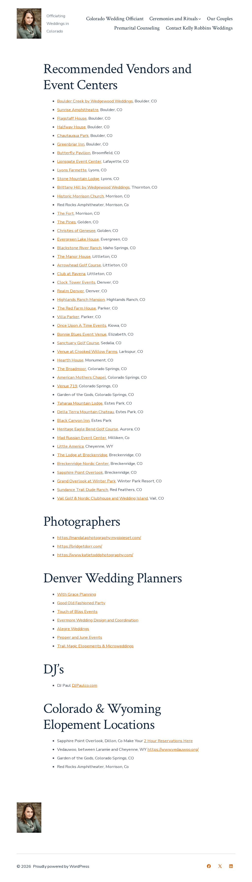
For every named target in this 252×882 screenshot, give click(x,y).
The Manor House (74, 256)
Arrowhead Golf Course (79, 265)
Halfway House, (71, 127)
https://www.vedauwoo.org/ (173, 749)
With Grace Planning (76, 594)
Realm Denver (70, 291)
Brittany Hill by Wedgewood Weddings (93, 187)
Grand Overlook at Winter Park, (86, 481)
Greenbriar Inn (70, 144)
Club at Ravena (71, 274)
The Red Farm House (76, 308)
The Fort (65, 213)
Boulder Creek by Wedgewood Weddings (95, 101)
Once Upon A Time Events (81, 325)
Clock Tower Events (76, 282)
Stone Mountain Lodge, (78, 178)
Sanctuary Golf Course (78, 343)
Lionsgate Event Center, (79, 161)
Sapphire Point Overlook (80, 472)
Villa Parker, (68, 317)
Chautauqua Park (73, 135)
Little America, (70, 446)
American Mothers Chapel (81, 377)
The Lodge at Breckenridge (82, 455)
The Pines (66, 222)
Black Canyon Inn (73, 420)
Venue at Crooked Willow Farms (87, 351)
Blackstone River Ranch (79, 248)
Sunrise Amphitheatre (77, 110)
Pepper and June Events (79, 637)
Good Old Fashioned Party (81, 603)
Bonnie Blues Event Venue (82, 334)
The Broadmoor (71, 369)
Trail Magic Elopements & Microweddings (95, 646)
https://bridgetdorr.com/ (79, 546)
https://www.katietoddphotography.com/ (95, 555)
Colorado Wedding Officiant (114, 18)
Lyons (63, 170)
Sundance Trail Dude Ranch (82, 489)
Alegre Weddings (73, 629)
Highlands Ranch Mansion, (81, 299)
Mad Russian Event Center (81, 438)
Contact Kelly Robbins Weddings (199, 28)
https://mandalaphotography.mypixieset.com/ (99, 537)
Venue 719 (67, 386)
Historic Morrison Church (80, 196)
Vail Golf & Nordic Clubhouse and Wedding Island (102, 498)
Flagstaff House (72, 118)
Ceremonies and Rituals (173, 18)
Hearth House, (70, 360)
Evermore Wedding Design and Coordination (97, 620)
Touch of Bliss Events (77, 611)
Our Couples (220, 18)
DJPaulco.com (84, 685)
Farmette (78, 170)
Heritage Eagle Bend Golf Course (87, 429)
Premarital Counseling (137, 28)
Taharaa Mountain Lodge (80, 403)
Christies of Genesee (76, 230)
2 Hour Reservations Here (168, 741)
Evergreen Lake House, (78, 239)
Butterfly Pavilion (73, 153)
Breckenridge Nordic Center (83, 463)
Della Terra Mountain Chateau (85, 412)
